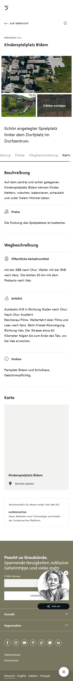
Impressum (11, 660)
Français (45, 675)
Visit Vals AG (52, 504)
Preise (20, 155)
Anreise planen (24, 483)
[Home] (6, 10)
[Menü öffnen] (64, 672)
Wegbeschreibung (43, 155)
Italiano (33, 675)
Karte (66, 155)
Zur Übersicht (19, 23)
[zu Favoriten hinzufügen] (65, 23)
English (21, 675)
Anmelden (36, 595)
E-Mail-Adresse (12, 576)
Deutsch (9, 675)
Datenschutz (12, 654)
